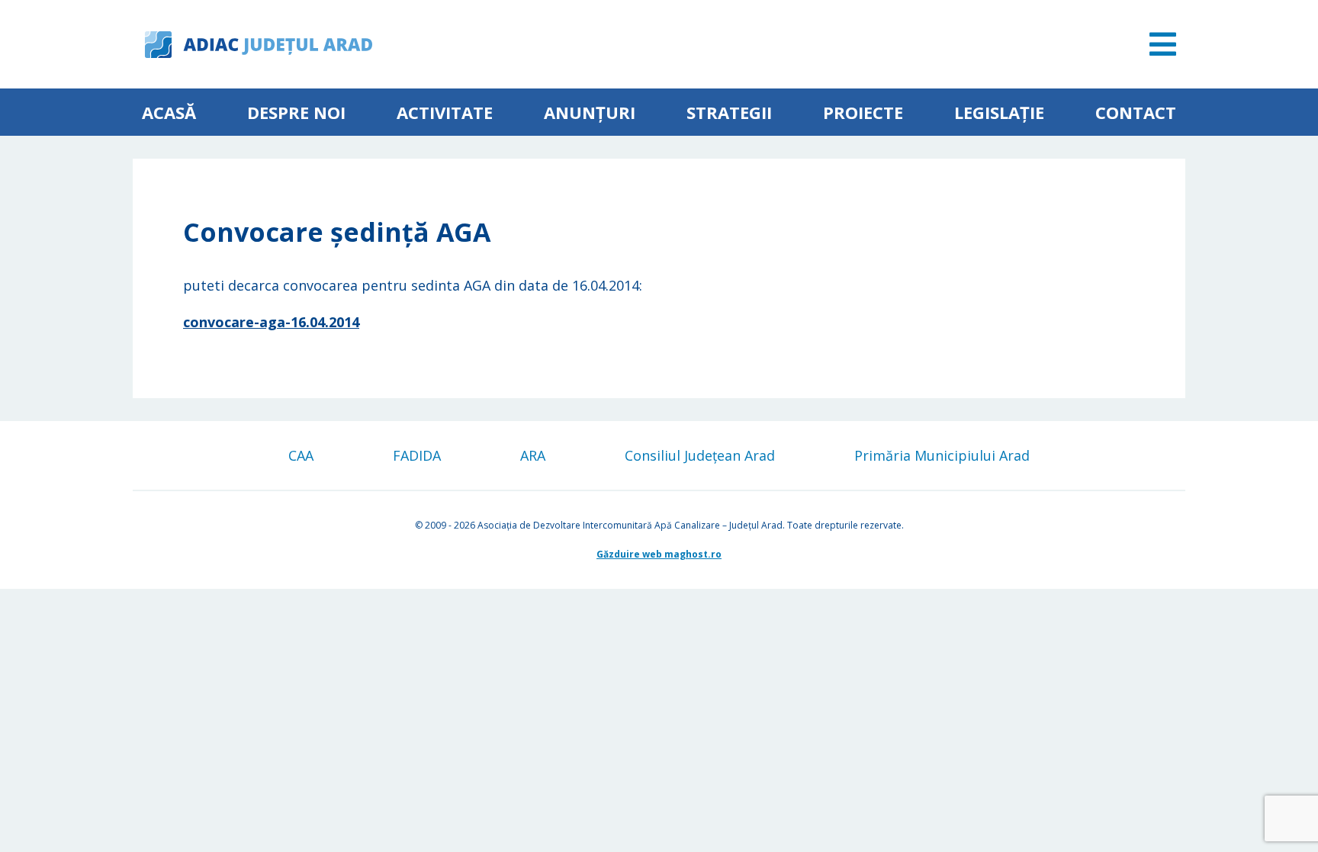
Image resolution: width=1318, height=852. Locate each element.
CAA (300, 455)
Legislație (999, 112)
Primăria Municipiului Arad (942, 455)
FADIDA (417, 455)
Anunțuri (589, 112)
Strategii (729, 112)
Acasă (169, 112)
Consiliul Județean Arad (700, 455)
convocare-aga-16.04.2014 (271, 322)
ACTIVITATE (445, 112)
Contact (1135, 112)
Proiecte (863, 112)
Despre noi (296, 112)
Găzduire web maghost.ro (659, 554)
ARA (532, 455)
